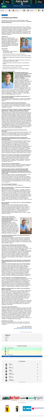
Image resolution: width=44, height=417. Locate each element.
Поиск (6, 340)
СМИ (6, 338)
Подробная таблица (22, 358)
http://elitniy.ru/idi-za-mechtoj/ (25, 328)
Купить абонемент (4, 6)
